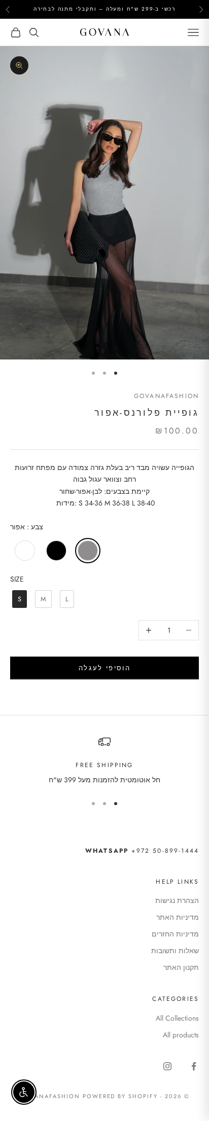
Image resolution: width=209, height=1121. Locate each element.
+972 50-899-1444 (142, 850)
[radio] (24, 550)
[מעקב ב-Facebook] (194, 1066)
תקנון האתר (181, 967)
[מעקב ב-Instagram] (167, 1066)
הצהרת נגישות (177, 900)
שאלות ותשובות (175, 951)
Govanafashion (166, 396)
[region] (104, 761)
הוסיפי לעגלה (104, 668)
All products (181, 1035)
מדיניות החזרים (175, 934)
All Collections (177, 1018)
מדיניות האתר (177, 917)
